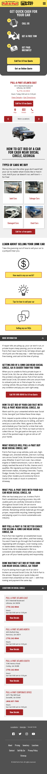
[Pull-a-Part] (17, 3)
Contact (12, 750)
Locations (14, 727)
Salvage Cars (34, 198)
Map (15, 112)
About (10, 745)
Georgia (23, 727)
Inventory (26, 745)
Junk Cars (13, 198)
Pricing (17, 745)
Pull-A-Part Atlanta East (23, 82)
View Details (17, 97)
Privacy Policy (33, 750)
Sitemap (23, 755)
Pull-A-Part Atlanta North (17, 629)
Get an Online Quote (23, 68)
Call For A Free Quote (23, 60)
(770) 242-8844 (24, 91)
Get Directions (29, 97)
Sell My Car (21, 750)
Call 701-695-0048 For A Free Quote (23, 394)
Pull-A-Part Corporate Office (19, 692)
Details (24, 112)
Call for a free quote (23, 231)
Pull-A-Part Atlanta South (18, 661)
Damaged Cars (13, 223)
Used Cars (35, 223)
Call (32, 112)
